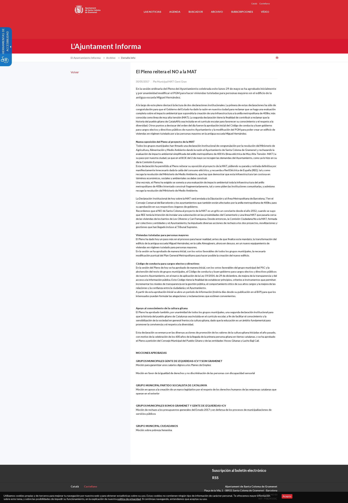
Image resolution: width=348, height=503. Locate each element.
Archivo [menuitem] (217, 11)
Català (254, 3)
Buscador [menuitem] (195, 11)
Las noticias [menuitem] (152, 11)
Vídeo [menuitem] (265, 11)
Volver (75, 72)
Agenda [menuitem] (174, 11)
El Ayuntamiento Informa (86, 57)
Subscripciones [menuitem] (242, 11)
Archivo (111, 57)
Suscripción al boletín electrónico (239, 470)
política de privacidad (129, 498)
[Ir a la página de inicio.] (88, 9)
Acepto (287, 496)
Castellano (264, 3)
